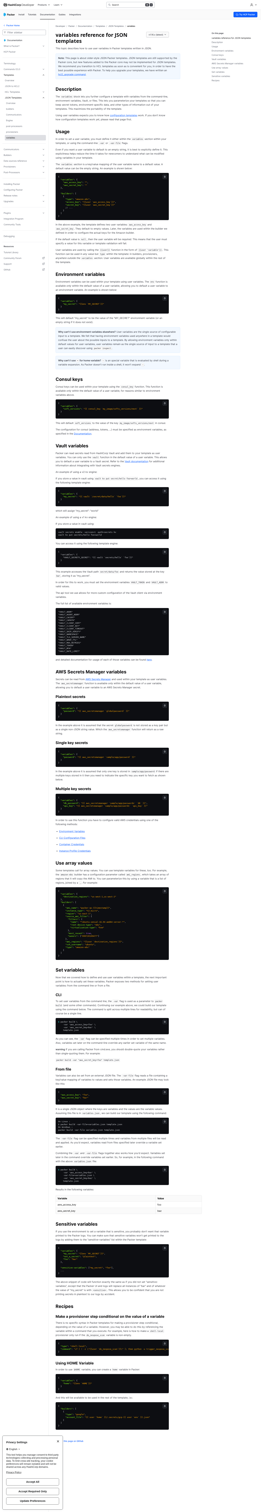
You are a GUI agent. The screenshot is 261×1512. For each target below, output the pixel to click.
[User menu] (253, 5)
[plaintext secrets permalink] (88, 697)
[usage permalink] (72, 132)
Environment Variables (72, 831)
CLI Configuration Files (72, 837)
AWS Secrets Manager (98, 679)
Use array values (220, 67)
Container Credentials (71, 844)
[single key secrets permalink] (91, 743)
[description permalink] (84, 89)
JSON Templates (116, 26)
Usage (215, 46)
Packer (71, 26)
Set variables (218, 72)
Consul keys (218, 55)
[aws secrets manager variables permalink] (129, 672)
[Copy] (165, 177)
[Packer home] (9, 14)
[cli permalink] (64, 995)
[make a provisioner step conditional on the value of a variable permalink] (167, 1317)
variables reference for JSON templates (231, 38)
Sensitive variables (221, 76)
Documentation (85, 26)
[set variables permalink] (87, 970)
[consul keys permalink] (86, 379)
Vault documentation (136, 461)
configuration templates (123, 115)
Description (217, 42)
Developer (60, 26)
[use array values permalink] (95, 863)
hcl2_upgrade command (72, 74)
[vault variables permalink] (91, 446)
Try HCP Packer (247, 14)
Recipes (215, 80)
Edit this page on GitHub (71, 1441)
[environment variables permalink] (108, 274)
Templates (100, 26)
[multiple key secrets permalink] (94, 789)
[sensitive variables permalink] (100, 1224)
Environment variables (222, 50)
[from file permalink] (74, 1070)
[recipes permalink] (76, 1307)
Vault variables (219, 59)
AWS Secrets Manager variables (227, 63)
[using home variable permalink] (96, 1363)
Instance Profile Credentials (75, 850)
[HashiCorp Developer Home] (19, 4)
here (149, 659)
